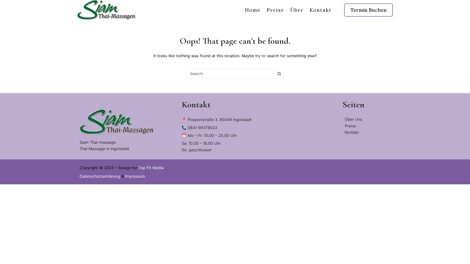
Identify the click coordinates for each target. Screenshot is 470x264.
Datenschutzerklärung (100, 176)
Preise (275, 10)
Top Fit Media (151, 167)
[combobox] (230, 73)
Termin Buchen (369, 10)
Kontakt (320, 10)
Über (297, 10)
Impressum (135, 176)
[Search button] (279, 73)
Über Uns (353, 119)
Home (253, 10)
